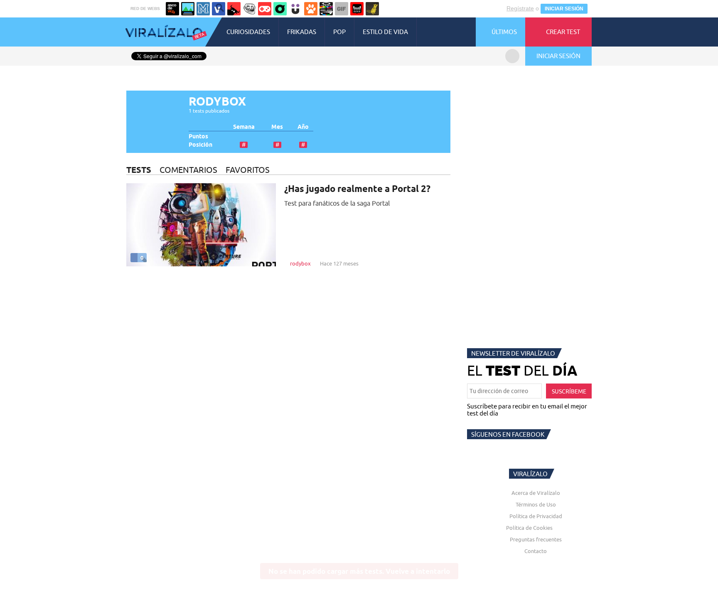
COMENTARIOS (188, 170)
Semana (244, 127)
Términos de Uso (536, 504)
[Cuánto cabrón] (249, 8)
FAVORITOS (248, 170)
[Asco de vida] (172, 8)
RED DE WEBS (145, 8)
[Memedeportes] (203, 8)
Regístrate (520, 8)
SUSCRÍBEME (569, 391)
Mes (277, 127)
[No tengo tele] (326, 8)
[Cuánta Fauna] (310, 8)
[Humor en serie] (295, 8)
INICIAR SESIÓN (564, 9)
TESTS (138, 170)
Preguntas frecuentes (536, 539)
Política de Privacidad (535, 516)
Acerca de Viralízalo (535, 493)
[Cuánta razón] (187, 8)
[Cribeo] (280, 8)
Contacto (535, 551)
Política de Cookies (529, 528)
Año (303, 127)
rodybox (300, 263)
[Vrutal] (264, 8)
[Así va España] (234, 8)
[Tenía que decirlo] (357, 8)
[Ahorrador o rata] (372, 8)
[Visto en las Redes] (218, 8)
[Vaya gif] (341, 8)
